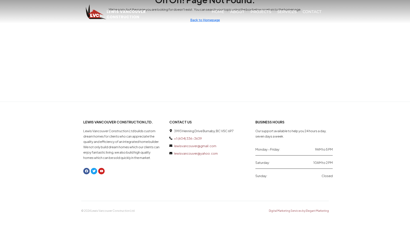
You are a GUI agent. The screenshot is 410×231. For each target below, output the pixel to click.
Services (287, 11)
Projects (260, 11)
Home (218, 11)
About (237, 11)
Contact (312, 11)
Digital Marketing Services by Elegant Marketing (299, 210)
